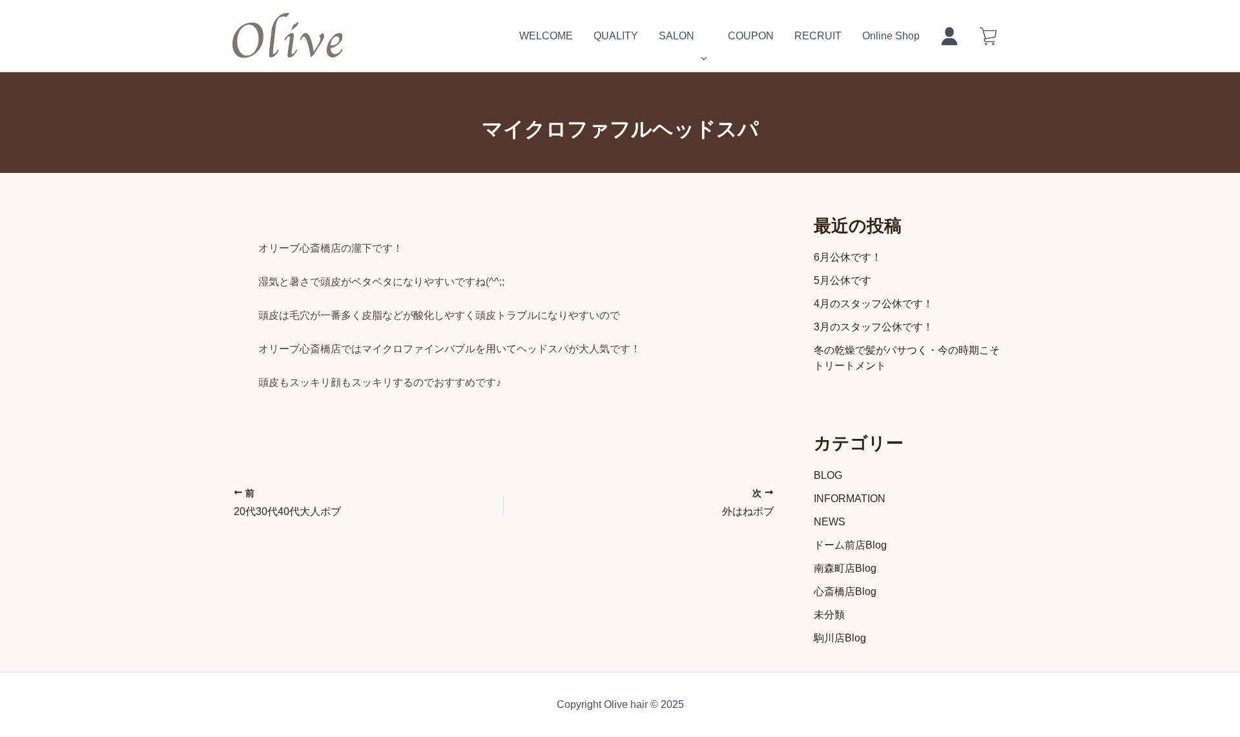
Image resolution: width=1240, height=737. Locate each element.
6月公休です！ (848, 257)
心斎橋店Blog (845, 591)
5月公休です (842, 280)
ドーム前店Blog (850, 545)
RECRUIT (818, 35)
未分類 (829, 614)
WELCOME (546, 35)
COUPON (751, 35)
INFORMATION (849, 498)
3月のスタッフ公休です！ (873, 326)
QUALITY (616, 35)
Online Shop (891, 35)
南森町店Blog (845, 568)
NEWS (829, 521)
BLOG (828, 475)
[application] (700, 36)
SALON (676, 35)
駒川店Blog (840, 637)
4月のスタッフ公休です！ (873, 303)
